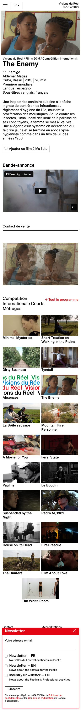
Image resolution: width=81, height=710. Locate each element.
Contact (8, 627)
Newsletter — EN (33, 667)
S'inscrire (14, 689)
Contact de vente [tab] (16, 226)
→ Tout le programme (61, 300)
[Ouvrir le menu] (5, 5)
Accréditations (52, 627)
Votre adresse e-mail (18, 640)
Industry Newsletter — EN (39, 677)
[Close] (73, 631)
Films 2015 (33, 58)
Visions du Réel (13, 58)
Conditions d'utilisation (41, 698)
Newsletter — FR (35, 658)
